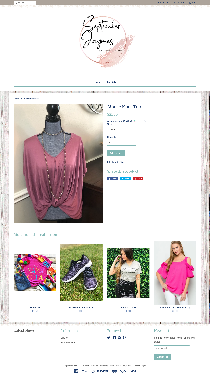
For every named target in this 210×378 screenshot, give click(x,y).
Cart (194, 2)
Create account (177, 2)
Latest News (24, 330)
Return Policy (67, 342)
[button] (151, 121)
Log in (161, 2)
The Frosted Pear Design (88, 366)
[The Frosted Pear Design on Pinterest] (119, 338)
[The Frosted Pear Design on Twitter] (108, 338)
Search (64, 337)
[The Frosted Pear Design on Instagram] (124, 338)
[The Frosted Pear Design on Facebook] (114, 338)
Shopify (111, 366)
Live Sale (111, 82)
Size (109, 124)
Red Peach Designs (138, 366)
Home (97, 82)
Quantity (111, 137)
